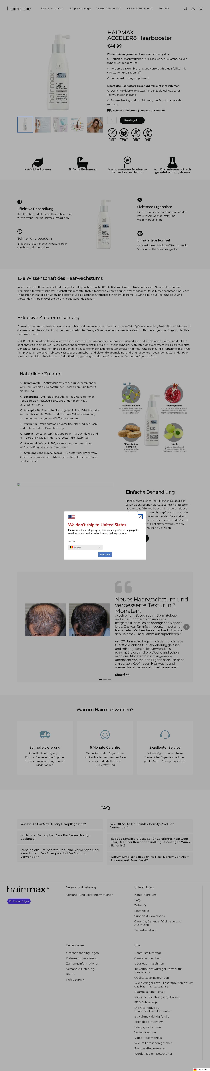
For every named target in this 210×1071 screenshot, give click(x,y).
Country (71, 541)
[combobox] (75, 547)
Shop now (105, 554)
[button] (201, 1069)
